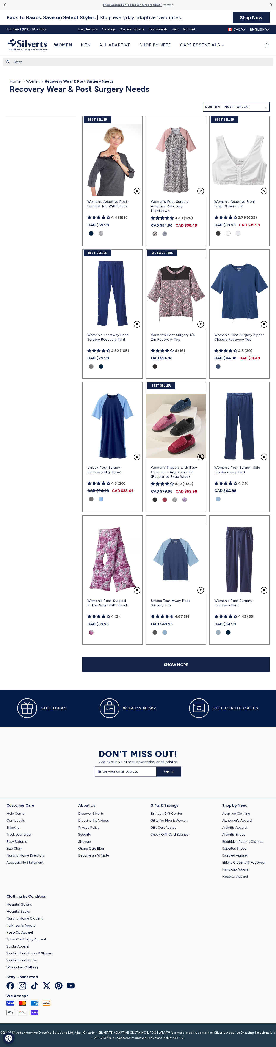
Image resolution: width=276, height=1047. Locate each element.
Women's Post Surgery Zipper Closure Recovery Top (239, 337)
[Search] (8, 61)
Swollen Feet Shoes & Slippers (29, 953)
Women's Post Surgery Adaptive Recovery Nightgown (170, 206)
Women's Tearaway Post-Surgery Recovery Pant (108, 337)
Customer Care (20, 805)
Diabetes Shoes (234, 848)
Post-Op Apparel (19, 932)
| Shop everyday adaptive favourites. (94, 17)
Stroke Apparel (17, 946)
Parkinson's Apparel (21, 925)
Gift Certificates (163, 827)
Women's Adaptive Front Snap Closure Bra (235, 204)
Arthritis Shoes (233, 834)
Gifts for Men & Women (169, 820)
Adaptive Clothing (236, 813)
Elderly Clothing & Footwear (244, 862)
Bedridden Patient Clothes (242, 841)
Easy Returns (16, 841)
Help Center (16, 813)
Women (33, 81)
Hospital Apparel (235, 876)
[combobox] (138, 62)
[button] (65, 45)
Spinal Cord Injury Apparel (26, 939)
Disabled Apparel (235, 855)
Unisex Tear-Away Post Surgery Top (170, 603)
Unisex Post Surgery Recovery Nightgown (105, 469)
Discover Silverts (91, 813)
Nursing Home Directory (25, 855)
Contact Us (15, 820)
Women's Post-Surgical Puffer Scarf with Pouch (107, 603)
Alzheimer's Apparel (237, 820)
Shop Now (251, 17)
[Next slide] (271, 5)
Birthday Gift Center (166, 813)
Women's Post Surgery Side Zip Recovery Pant (237, 469)
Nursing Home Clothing (24, 918)
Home (15, 81)
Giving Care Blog (91, 848)
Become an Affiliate (93, 855)
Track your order (18, 834)
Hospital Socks (18, 911)
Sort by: (212, 107)
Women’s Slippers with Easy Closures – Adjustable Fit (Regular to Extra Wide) (174, 472)
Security (84, 834)
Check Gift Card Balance (169, 834)
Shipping (12, 827)
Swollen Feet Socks (21, 960)
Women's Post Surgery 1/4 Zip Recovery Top (173, 337)
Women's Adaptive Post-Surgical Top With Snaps (108, 204)
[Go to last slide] (5, 5)
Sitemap (84, 841)
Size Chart (14, 848)
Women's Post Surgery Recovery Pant (233, 603)
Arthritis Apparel (234, 827)
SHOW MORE (176, 664)
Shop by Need (235, 805)
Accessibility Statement (25, 862)
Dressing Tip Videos (93, 820)
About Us (86, 805)
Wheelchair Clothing (22, 967)
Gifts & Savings (164, 805)
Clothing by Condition (26, 896)
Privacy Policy (88, 827)
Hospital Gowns (19, 904)
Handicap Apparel (235, 869)
